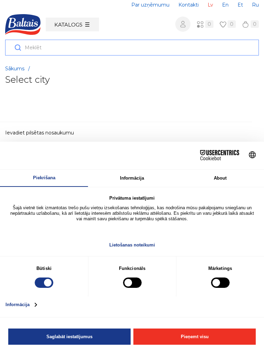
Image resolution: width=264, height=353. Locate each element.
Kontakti (188, 5)
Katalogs (68, 24)
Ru (255, 5)
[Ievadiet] (182, 24)
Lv (210, 5)
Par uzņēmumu (150, 5)
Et (240, 5)
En (225, 5)
